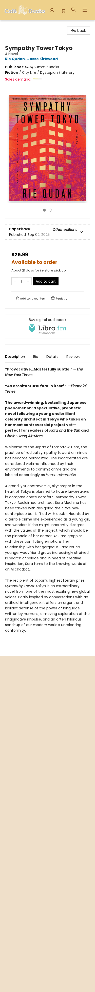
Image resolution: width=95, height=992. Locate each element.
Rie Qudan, (16, 58)
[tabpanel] (47, 505)
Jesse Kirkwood (42, 58)
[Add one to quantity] (28, 281)
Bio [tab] (35, 356)
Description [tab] (15, 356)
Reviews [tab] (73, 356)
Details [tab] (52, 356)
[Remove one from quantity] (15, 281)
